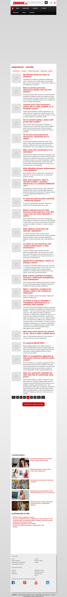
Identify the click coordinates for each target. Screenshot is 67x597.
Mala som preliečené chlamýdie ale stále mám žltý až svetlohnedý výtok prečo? (38, 375)
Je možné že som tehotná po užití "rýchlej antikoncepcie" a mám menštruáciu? (37, 246)
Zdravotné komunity (39, 572)
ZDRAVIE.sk (16, 71)
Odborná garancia (16, 560)
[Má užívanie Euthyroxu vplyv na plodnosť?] (16, 78)
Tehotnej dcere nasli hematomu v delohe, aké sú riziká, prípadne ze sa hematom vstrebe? (38, 106)
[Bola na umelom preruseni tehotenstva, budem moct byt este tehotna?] (16, 91)
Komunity (35, 8)
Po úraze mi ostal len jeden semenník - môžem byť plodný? (38, 200)
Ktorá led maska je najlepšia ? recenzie (23, 517)
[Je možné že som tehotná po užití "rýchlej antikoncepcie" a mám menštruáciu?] (16, 247)
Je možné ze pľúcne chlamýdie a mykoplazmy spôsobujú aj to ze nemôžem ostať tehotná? (36, 302)
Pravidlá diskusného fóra (17, 564)
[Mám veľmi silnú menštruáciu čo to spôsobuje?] (16, 153)
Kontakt (36, 562)
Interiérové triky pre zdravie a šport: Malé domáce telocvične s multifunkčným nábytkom (41, 503)
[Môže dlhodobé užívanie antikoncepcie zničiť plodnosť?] (16, 172)
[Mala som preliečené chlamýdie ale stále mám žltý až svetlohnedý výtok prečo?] (16, 376)
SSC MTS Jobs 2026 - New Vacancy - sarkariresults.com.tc (28, 525)
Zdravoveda (25, 8)
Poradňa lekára (38, 573)
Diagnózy (14, 572)
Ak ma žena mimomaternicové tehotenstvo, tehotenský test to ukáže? (36, 137)
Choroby (14, 570)
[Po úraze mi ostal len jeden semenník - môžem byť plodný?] (16, 202)
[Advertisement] (33, 27)
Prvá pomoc (14, 573)
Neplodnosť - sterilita (46, 71)
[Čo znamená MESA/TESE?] (16, 346)
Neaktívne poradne (33, 71)
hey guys (15, 526)
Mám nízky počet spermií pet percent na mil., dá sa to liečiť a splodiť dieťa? (39, 332)
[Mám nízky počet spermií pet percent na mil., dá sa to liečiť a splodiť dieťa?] (16, 335)
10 (39, 397)
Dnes (17, 8)
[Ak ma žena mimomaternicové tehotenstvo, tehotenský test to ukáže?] (16, 138)
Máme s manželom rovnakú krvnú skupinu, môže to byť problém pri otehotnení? (37, 291)
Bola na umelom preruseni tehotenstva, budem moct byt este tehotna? (37, 90)
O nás (13, 559)
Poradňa (31, 12)
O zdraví (44, 8)
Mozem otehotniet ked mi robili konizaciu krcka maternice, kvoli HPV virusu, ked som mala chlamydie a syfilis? (38, 213)
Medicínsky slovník (39, 570)
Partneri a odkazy (39, 560)
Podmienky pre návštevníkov (18, 562)
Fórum (24, 12)
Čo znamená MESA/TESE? (34, 343)
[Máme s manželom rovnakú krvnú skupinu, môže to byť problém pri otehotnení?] (16, 292)
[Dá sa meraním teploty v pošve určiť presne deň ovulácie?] (16, 123)
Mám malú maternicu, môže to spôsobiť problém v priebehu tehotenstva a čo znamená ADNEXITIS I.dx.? (38, 183)
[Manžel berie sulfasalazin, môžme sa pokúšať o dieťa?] (16, 264)
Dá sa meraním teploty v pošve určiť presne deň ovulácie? (38, 121)
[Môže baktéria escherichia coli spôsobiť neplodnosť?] (16, 232)
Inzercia (36, 559)
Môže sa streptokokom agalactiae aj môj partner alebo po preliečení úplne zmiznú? (38, 358)
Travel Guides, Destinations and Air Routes (24, 523)
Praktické (15, 12)
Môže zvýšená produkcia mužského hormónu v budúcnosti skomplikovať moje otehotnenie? (38, 277)
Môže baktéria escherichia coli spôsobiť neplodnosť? (35, 230)
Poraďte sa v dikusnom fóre (33, 404)
